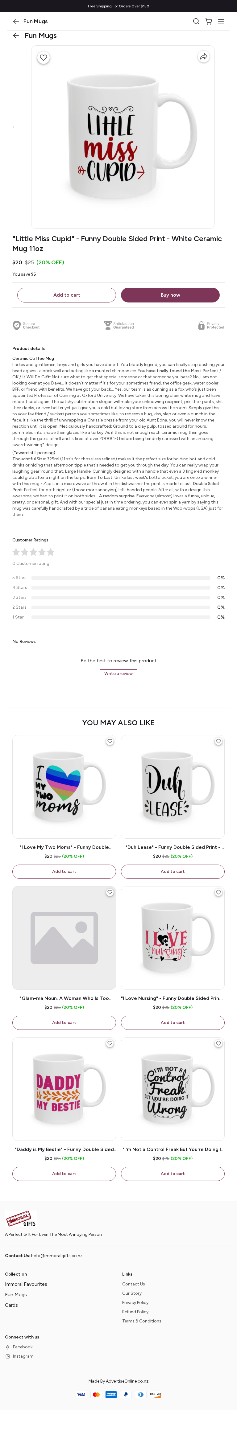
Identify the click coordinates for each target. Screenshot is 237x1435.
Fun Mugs (16, 1294)
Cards (11, 1305)
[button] (16, 21)
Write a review (118, 673)
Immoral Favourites (26, 1284)
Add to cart (66, 295)
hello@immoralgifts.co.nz (56, 1255)
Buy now (170, 295)
